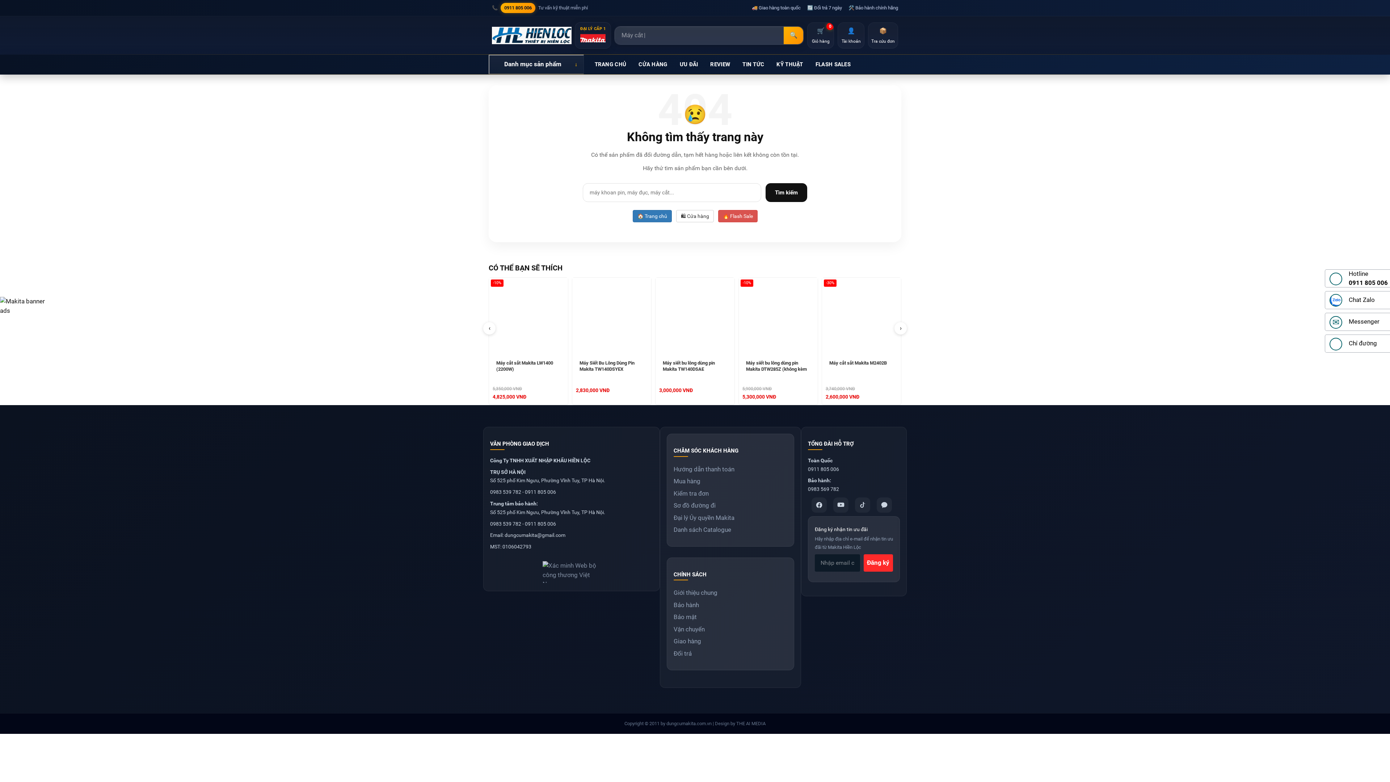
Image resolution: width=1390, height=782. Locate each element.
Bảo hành (686, 605)
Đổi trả (683, 653)
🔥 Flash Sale (738, 216)
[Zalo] (884, 505)
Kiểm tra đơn (691, 493)
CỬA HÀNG (653, 64)
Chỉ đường (1363, 343)
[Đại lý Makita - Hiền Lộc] (532, 35)
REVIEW (720, 64)
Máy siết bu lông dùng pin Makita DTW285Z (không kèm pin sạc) (776, 366)
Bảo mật (685, 617)
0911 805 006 (518, 7)
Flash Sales (833, 64)
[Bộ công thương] (571, 569)
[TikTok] (862, 505)
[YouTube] (840, 505)
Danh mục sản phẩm (532, 64)
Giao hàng (687, 641)
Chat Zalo (1362, 299)
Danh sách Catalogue (702, 529)
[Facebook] (819, 505)
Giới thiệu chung (695, 592)
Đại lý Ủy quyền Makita (704, 517)
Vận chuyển (689, 629)
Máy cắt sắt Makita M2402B (858, 363)
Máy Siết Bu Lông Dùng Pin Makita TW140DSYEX (607, 366)
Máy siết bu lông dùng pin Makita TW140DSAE (689, 366)
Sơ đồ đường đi (695, 505)
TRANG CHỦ (611, 64)
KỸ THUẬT (789, 64)
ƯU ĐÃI (689, 64)
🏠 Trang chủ (652, 216)
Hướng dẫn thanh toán (704, 469)
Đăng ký (878, 562)
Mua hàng (687, 481)
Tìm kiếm (786, 192)
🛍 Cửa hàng (695, 216)
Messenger (1364, 321)
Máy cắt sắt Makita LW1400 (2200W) (524, 366)
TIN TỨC (753, 64)
